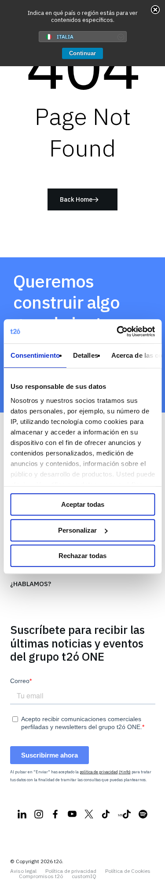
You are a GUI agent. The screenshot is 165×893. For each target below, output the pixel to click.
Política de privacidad (70, 871)
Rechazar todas (82, 555)
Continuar (82, 53)
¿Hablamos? (30, 584)
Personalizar (77, 530)
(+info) (125, 771)
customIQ (84, 876)
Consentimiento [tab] (34, 355)
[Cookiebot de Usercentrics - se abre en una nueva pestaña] (117, 331)
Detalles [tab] (85, 355)
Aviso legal (23, 871)
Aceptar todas (82, 504)
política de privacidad (99, 771)
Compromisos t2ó (41, 876)
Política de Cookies (127, 871)
